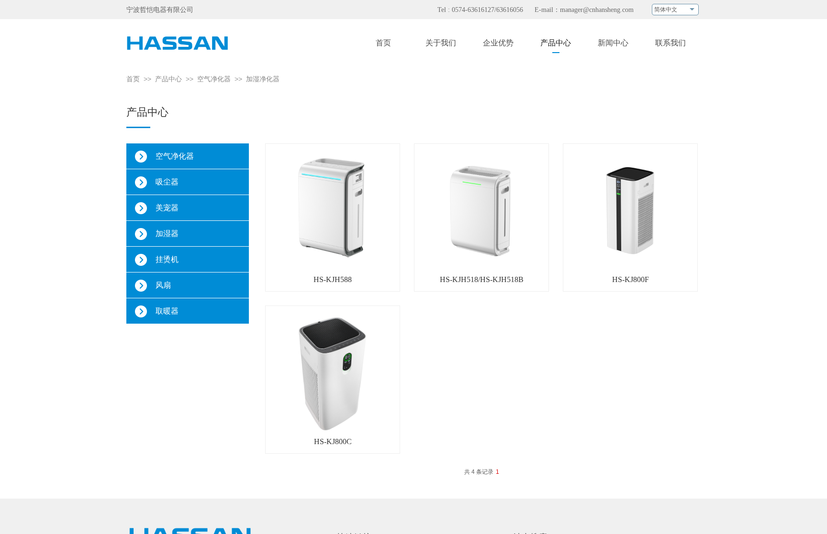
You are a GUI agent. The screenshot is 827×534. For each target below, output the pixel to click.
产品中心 (168, 79)
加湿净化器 (262, 79)
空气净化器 (214, 79)
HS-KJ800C (333, 441)
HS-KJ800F (630, 279)
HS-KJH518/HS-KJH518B (482, 279)
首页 (133, 79)
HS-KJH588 (332, 279)
